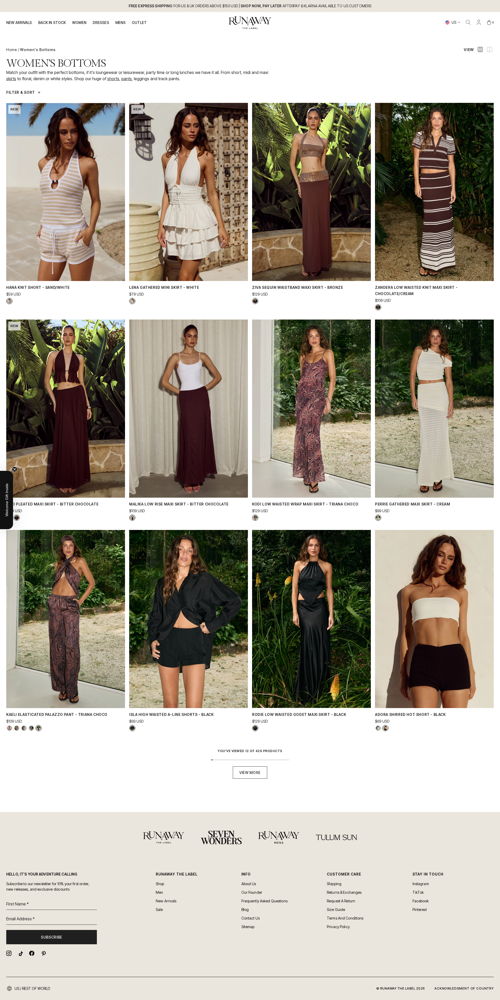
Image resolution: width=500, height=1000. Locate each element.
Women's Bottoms (38, 49)
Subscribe (51, 937)
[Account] (479, 22)
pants (126, 78)
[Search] (468, 22)
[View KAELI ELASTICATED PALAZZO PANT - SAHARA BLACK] (17, 728)
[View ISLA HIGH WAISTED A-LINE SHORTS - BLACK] (132, 728)
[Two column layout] (489, 49)
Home (11, 49)
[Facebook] (31, 953)
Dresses (101, 22)
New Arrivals (19, 22)
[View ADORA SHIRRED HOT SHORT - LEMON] (378, 728)
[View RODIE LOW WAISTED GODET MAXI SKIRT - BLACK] (255, 728)
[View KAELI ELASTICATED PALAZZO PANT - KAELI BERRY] (9, 728)
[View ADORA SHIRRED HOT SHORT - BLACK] (385, 728)
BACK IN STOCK (52, 22)
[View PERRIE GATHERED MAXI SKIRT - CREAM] (378, 518)
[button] (6, 500)
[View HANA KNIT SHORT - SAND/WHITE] (9, 301)
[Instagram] (8, 953)
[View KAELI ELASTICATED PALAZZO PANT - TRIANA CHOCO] (38, 728)
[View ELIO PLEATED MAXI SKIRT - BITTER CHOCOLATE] (17, 518)
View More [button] (250, 772)
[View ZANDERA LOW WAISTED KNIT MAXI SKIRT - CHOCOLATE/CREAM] (378, 307)
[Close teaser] (14, 469)
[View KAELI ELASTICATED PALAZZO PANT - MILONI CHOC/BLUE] (31, 728)
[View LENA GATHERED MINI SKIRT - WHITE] (132, 301)
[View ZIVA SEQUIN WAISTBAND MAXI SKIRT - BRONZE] (255, 301)
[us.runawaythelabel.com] (250, 22)
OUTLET (139, 22)
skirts (11, 78)
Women (79, 22)
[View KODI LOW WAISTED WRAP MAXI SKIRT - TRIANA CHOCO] (255, 518)
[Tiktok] (20, 953)
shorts (113, 78)
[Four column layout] (480, 49)
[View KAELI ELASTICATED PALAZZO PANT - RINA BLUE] (24, 728)
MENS (120, 22)
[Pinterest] (43, 953)
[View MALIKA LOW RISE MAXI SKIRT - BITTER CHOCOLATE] (132, 518)
